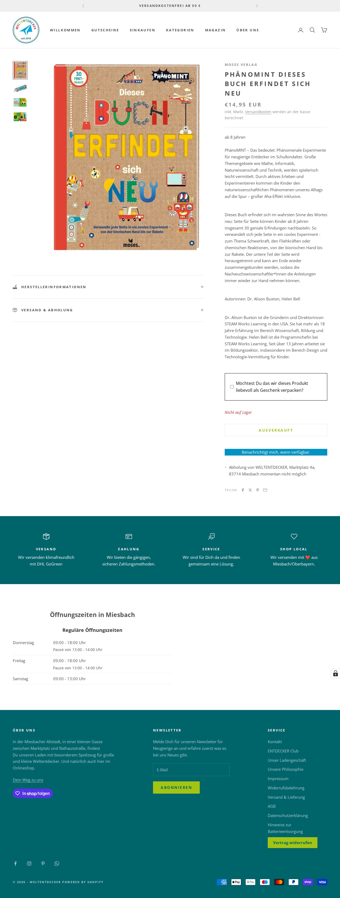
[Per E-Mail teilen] (265, 490)
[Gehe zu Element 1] (20, 70)
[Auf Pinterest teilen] (258, 490)
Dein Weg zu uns (28, 779)
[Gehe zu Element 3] (20, 102)
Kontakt (275, 741)
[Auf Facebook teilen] (243, 490)
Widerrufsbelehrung (286, 787)
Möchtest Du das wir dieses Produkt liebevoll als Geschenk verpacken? (272, 386)
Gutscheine (105, 30)
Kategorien (180, 30)
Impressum (278, 778)
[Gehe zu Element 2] (20, 88)
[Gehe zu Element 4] (20, 117)
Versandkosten (258, 111)
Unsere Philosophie (285, 769)
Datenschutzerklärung (288, 815)
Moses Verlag (241, 64)
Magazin (215, 30)
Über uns (247, 30)
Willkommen (65, 30)
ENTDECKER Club (283, 751)
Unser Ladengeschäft (287, 760)
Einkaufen (142, 30)
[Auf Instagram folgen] (29, 863)
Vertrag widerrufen (292, 842)
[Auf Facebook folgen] (15, 863)
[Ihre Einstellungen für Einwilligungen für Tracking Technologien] (335, 673)
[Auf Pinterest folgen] (43, 863)
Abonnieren (176, 787)
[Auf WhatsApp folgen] (57, 863)
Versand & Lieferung (286, 797)
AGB (272, 806)
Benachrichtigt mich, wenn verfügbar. (276, 452)
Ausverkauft (276, 430)
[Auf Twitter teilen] (250, 490)
